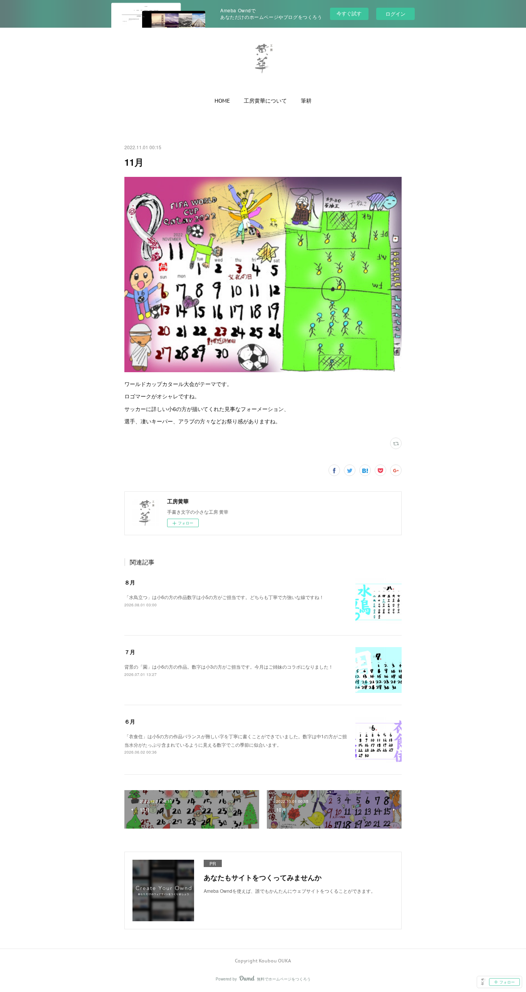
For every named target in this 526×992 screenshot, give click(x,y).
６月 (129, 721)
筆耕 (306, 100)
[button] (222, 100)
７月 (129, 652)
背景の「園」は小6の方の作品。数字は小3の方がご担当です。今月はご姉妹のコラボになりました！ (228, 666)
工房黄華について (265, 100)
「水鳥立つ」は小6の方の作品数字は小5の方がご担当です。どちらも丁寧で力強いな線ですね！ (224, 597)
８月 (129, 582)
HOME (222, 100)
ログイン (395, 13)
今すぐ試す (349, 13)
